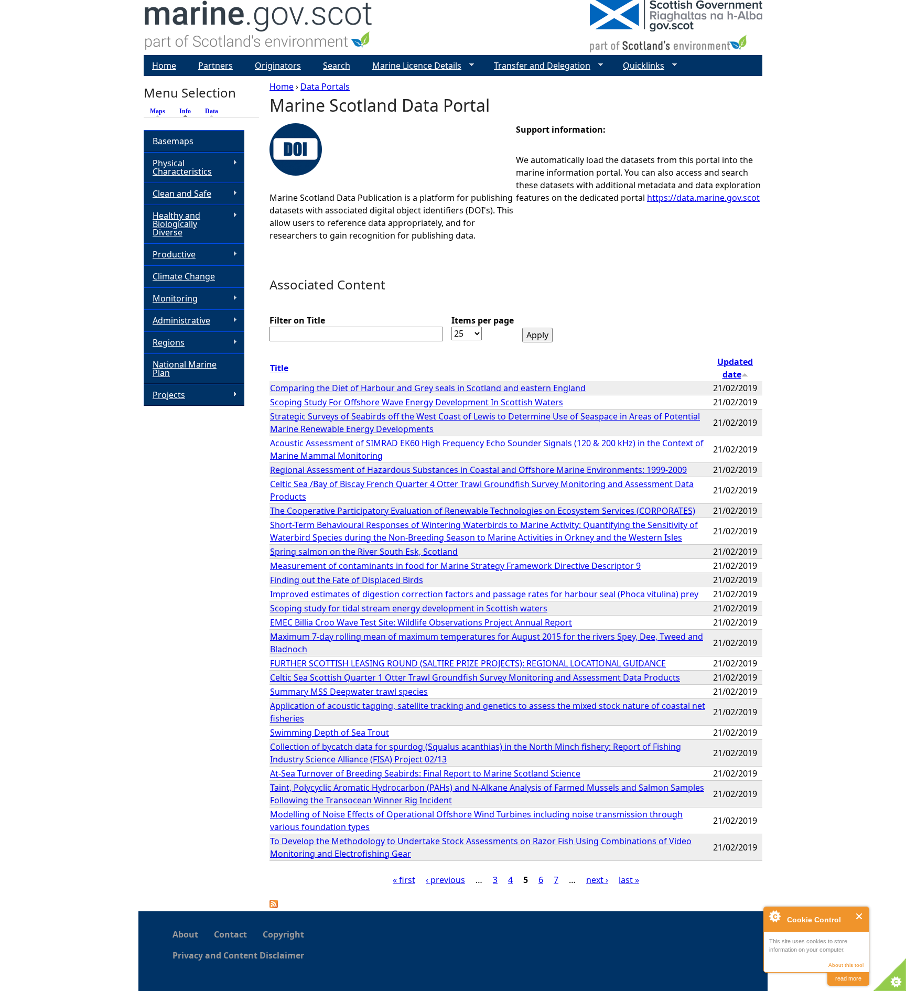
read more (848, 978)
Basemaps (173, 141)
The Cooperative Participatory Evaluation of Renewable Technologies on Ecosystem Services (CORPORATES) (482, 510)
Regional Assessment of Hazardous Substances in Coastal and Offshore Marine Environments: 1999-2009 (478, 470)
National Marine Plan (185, 369)
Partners (215, 65)
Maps (157, 111)
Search (336, 65)
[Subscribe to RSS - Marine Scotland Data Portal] (273, 905)
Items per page (482, 320)
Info (187, 111)
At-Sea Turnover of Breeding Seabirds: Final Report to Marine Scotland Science (425, 773)
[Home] (259, 27)
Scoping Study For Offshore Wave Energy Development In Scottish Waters (416, 402)
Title (279, 368)
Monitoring (171, 299)
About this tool (846, 965)
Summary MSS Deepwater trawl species (349, 691)
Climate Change (184, 276)
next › (597, 880)
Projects (164, 395)
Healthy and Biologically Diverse (172, 224)
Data (211, 111)
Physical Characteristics (178, 167)
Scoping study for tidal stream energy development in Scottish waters (408, 608)
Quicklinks (639, 66)
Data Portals (325, 86)
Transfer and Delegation (538, 66)
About (185, 934)
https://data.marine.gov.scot (703, 197)
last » (629, 880)
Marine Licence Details (412, 66)
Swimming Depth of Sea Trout (329, 732)
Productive (170, 255)
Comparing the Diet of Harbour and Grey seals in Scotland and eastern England (428, 388)
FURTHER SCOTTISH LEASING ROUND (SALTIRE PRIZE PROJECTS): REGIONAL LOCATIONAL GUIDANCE (468, 663)
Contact (230, 934)
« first (404, 880)
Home (281, 86)
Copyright (283, 934)
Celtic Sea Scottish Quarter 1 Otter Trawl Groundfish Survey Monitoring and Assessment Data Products (475, 677)
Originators (278, 65)
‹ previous (445, 880)
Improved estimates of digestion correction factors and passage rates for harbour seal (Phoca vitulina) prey (484, 594)
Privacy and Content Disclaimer (238, 955)
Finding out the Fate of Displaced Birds (346, 580)
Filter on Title (297, 320)
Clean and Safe (177, 194)
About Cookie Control (774, 916)
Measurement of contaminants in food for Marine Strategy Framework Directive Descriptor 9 (455, 566)
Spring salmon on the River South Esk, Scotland (364, 551)
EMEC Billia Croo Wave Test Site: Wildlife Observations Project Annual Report (421, 622)
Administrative (177, 321)
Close (859, 916)
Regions (164, 343)
